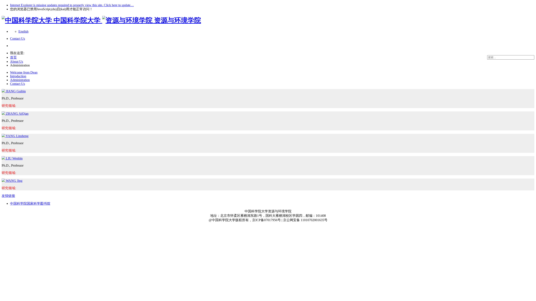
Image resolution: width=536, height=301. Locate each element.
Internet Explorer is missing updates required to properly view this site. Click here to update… (72, 5)
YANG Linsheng (17, 136)
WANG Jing (14, 180)
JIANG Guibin (16, 91)
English (23, 31)
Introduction (18, 76)
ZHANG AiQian (17, 113)
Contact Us (17, 83)
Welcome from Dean (23, 72)
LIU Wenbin (14, 158)
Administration (20, 80)
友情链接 (8, 196)
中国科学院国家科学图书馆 (30, 203)
